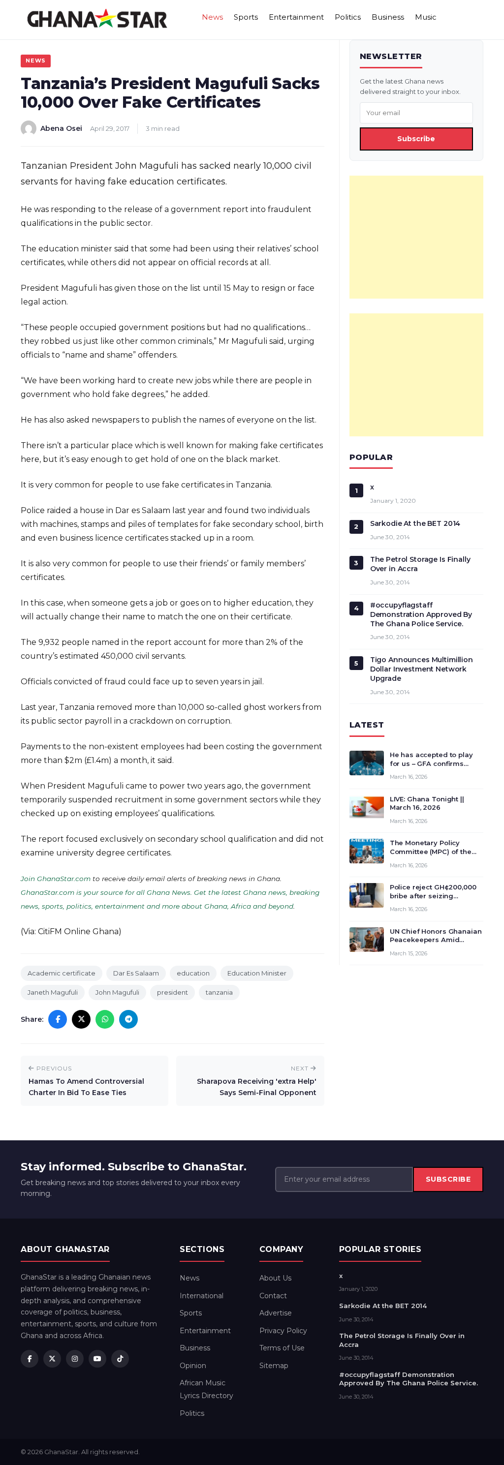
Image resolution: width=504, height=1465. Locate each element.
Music (426, 17)
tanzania (219, 992)
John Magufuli (117, 992)
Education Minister (256, 973)
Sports (246, 17)
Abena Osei (61, 128)
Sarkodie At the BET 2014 (415, 523)
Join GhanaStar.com (56, 879)
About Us (275, 1278)
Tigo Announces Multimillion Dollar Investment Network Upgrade (421, 669)
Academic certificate (61, 973)
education (193, 973)
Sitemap (273, 1365)
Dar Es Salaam (136, 973)
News (212, 17)
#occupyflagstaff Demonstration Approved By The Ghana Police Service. (421, 614)
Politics (348, 17)
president (172, 992)
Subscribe (416, 138)
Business (388, 17)
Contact (273, 1295)
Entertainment (296, 17)
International (201, 1295)
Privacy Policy (283, 1330)
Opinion (193, 1365)
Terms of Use (282, 1347)
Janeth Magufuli (53, 992)
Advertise (275, 1313)
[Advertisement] (416, 237)
